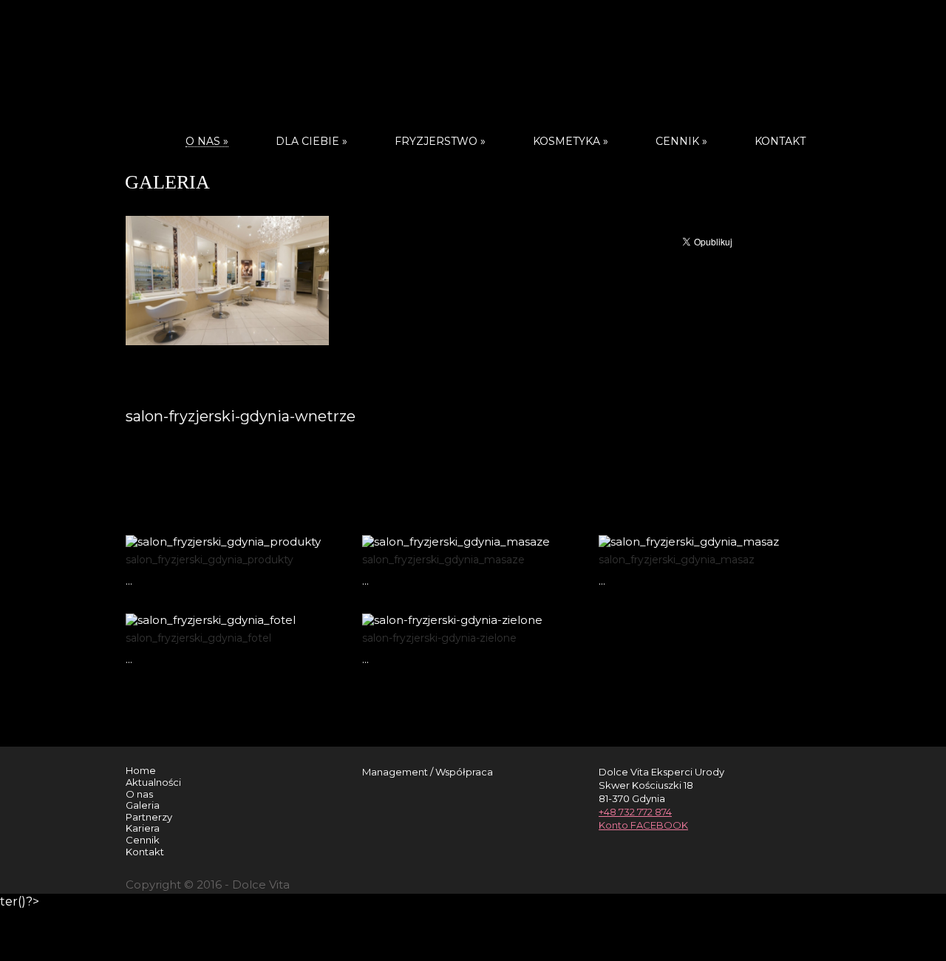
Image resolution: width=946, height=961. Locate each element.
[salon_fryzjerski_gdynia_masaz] (694, 531)
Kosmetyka (570, 141)
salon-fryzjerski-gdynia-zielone (439, 638)
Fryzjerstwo (440, 141)
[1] (358, 295)
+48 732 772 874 (635, 812)
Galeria (143, 805)
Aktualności (153, 782)
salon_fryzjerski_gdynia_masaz (677, 559)
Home (141, 770)
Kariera (143, 828)
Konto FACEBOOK (643, 825)
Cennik (681, 141)
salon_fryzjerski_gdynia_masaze (443, 559)
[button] (362, 366)
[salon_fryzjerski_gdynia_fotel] (221, 609)
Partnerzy (149, 817)
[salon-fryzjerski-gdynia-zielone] (458, 609)
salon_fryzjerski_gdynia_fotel (198, 638)
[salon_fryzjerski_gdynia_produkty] (221, 531)
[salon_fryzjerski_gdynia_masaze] (458, 531)
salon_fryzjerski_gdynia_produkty (209, 559)
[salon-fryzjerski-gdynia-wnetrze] (359, 211)
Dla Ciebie (311, 141)
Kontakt (780, 141)
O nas (139, 794)
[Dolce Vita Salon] (473, 62)
